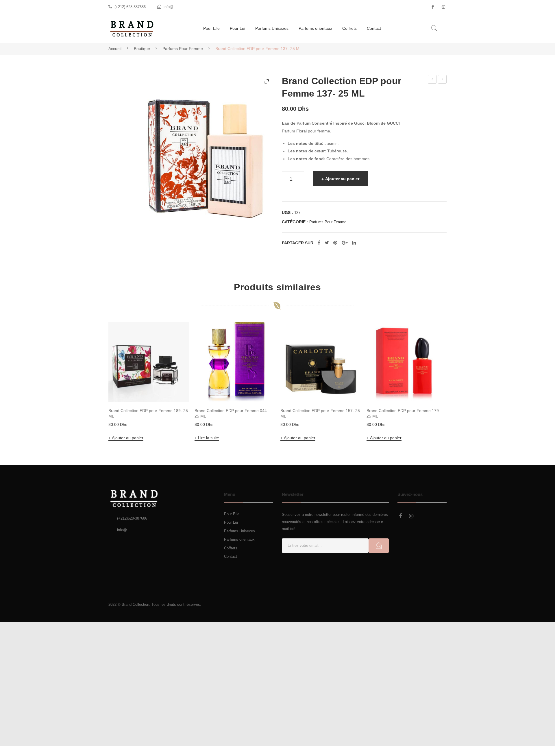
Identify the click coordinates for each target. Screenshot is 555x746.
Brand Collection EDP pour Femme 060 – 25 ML (432, 80)
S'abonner (379, 549)
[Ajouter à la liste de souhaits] (176, 338)
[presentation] (97, 386)
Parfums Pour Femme (182, 48)
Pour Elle (231, 518)
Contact (230, 560)
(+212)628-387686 (132, 522)
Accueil (114, 48)
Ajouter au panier (342, 178)
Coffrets (230, 552)
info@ (168, 7)
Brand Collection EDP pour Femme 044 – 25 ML (232, 417)
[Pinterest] (335, 253)
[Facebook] (432, 7)
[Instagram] (443, 7)
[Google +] (345, 253)
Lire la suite (208, 441)
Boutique (142, 48)
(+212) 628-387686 (130, 7)
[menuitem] (211, 28)
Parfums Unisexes (239, 535)
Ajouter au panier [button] (127, 441)
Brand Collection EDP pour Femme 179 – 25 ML (404, 417)
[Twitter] (327, 253)
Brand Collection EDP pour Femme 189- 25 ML (148, 417)
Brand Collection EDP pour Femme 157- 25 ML (443, 80)
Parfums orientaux (239, 543)
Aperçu (176, 393)
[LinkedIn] (354, 253)
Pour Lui (231, 526)
